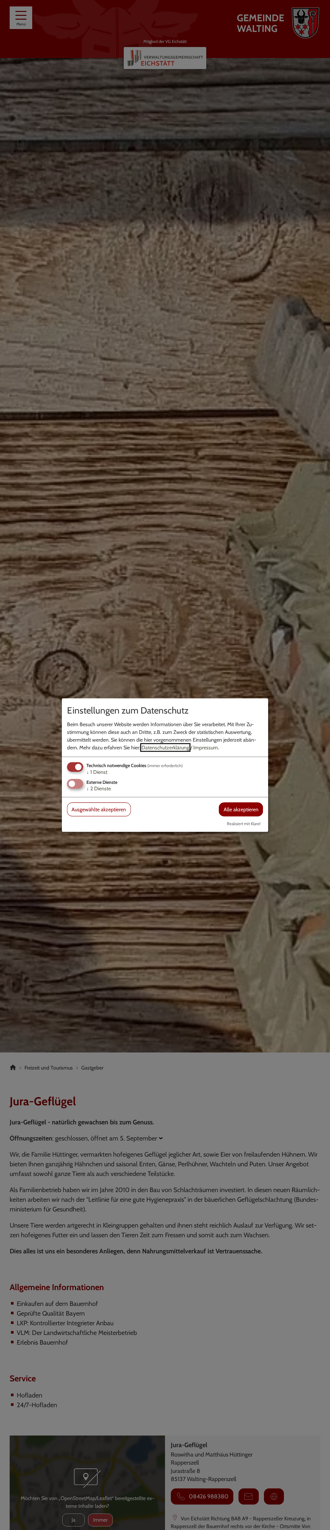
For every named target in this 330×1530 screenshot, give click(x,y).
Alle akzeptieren (241, 809)
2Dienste (98, 788)
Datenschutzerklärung (165, 747)
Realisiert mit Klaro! (243, 823)
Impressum (205, 747)
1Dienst (96, 772)
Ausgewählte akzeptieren (99, 809)
